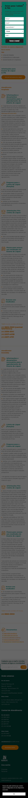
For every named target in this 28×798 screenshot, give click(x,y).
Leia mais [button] (5, 789)
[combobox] (14, 31)
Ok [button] (14, 794)
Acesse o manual (14, 41)
